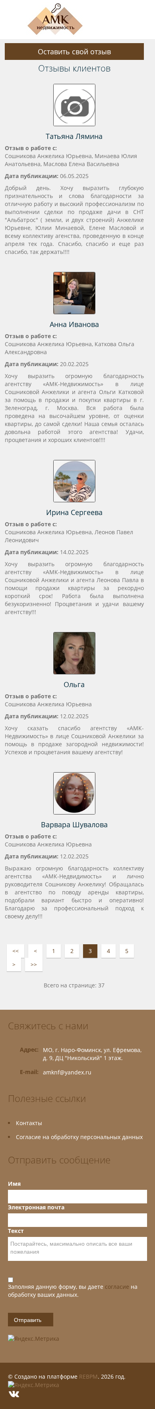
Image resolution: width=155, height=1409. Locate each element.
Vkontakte (14, 1394)
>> (34, 964)
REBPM (88, 1376)
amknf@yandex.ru (67, 1072)
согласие (118, 1286)
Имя (14, 1183)
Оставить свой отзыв (74, 51)
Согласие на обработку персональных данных (79, 1137)
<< (15, 951)
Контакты (29, 1123)
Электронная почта (36, 1207)
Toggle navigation (15, 20)
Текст (16, 1231)
